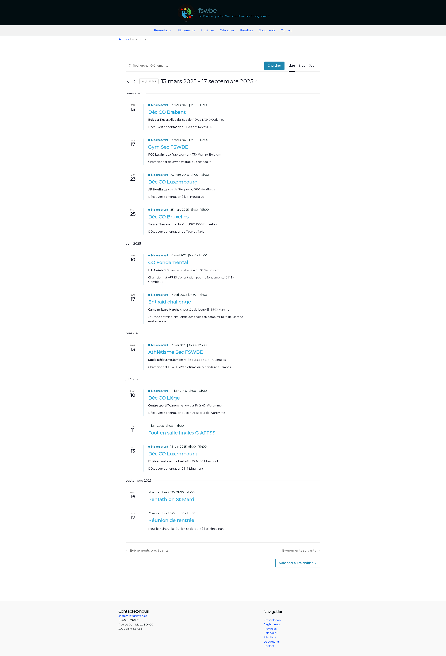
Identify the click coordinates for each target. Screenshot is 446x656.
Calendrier (227, 30)
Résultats (246, 30)
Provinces (207, 30)
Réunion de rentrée (171, 520)
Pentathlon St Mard (171, 499)
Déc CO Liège (164, 398)
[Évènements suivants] (135, 81)
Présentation (163, 30)
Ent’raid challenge (169, 302)
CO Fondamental (168, 262)
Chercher (274, 65)
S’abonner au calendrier (296, 563)
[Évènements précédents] (128, 81)
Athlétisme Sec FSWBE (175, 352)
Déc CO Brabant (167, 112)
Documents (267, 30)
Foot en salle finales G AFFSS (181, 433)
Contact (286, 30)
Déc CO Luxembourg (173, 182)
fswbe (207, 10)
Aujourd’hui (149, 81)
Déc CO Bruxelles (168, 217)
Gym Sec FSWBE (168, 147)
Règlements (186, 30)
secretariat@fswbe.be (133, 615)
